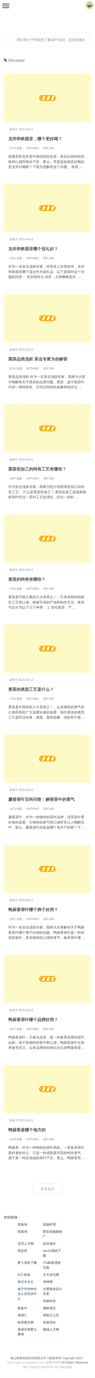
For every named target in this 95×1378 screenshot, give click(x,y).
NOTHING (32, 148)
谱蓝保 (22, 1251)
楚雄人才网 (51, 1329)
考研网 (48, 1282)
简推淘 (22, 1224)
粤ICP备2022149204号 (38, 1367)
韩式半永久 (26, 1282)
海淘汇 (22, 1315)
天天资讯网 (51, 1274)
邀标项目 (49, 1308)
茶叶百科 (48, 148)
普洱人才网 (26, 1243)
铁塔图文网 (26, 1322)
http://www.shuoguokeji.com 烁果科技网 (33, 1362)
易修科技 (49, 1301)
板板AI (22, 1308)
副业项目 (49, 1243)
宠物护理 (49, 1224)
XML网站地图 (63, 1367)
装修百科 (49, 1322)
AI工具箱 (24, 1274)
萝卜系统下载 (27, 1263)
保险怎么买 (51, 1315)
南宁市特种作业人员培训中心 (27, 1293)
